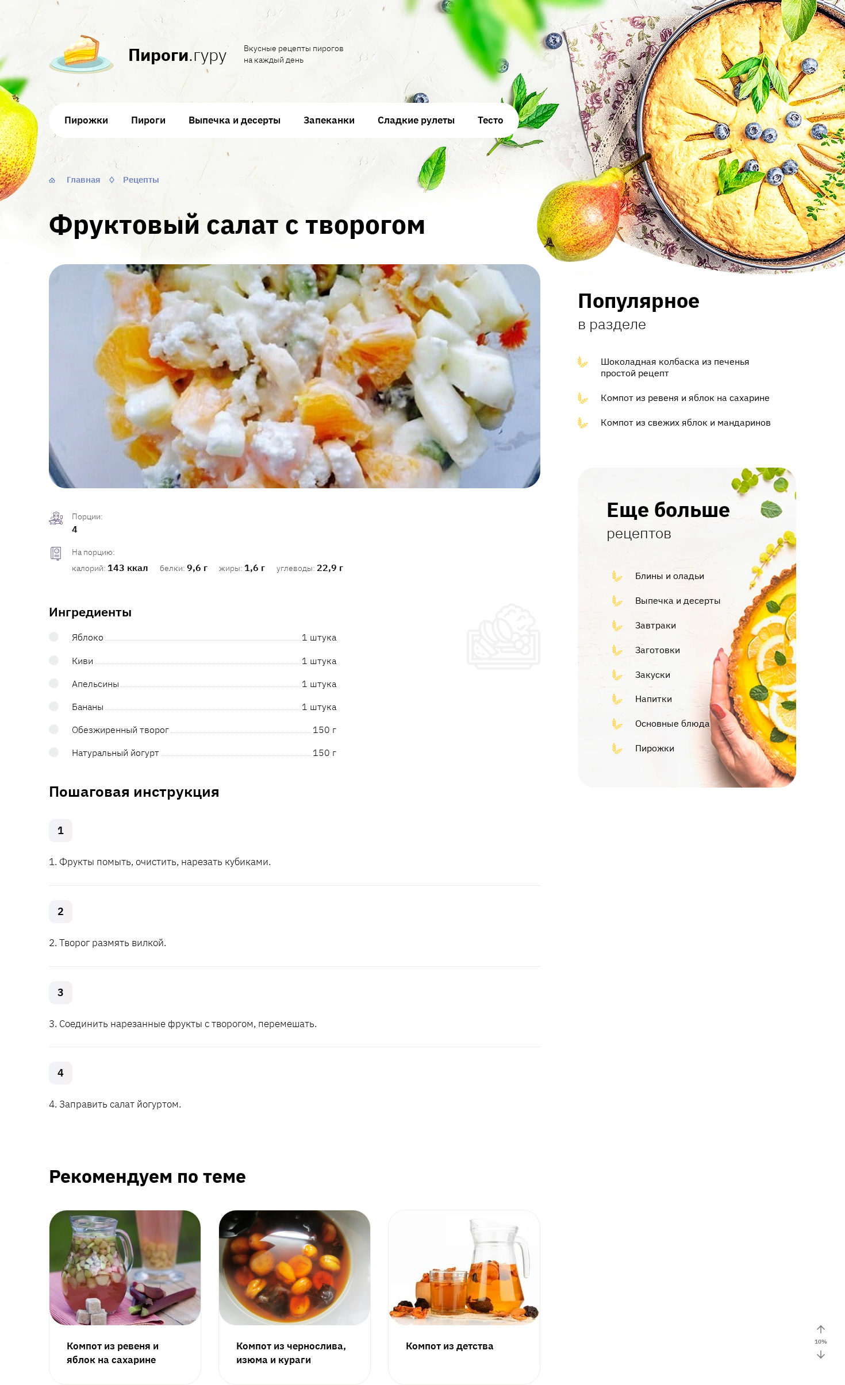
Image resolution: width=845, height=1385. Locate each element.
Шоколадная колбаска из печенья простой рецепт (675, 367)
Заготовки (657, 649)
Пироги (148, 120)
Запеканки (329, 120)
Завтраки (655, 625)
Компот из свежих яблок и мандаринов (686, 422)
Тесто (491, 120)
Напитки (653, 698)
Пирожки (86, 120)
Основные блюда (672, 723)
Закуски (652, 674)
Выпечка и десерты (235, 120)
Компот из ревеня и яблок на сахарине (685, 397)
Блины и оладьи (669, 575)
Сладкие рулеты (416, 120)
